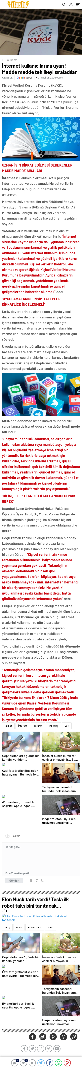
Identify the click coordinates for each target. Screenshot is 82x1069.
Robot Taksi (34, 927)
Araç (7, 927)
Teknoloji (54, 725)
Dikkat (8, 725)
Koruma (37, 725)
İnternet (22, 725)
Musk (19, 927)
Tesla (50, 927)
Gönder (14, 880)
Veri (67, 725)
